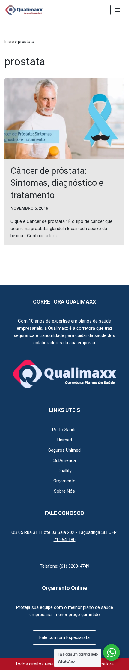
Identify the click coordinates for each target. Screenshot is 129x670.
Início (9, 41)
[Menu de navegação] (117, 10)
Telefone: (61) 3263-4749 (64, 566)
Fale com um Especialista (64, 637)
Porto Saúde (64, 429)
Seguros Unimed (64, 450)
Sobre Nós (64, 491)
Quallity (65, 470)
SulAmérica (64, 460)
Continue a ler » (42, 235)
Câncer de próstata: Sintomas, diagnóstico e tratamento (57, 183)
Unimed (64, 440)
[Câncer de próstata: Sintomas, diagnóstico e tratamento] (64, 118)
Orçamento (64, 481)
